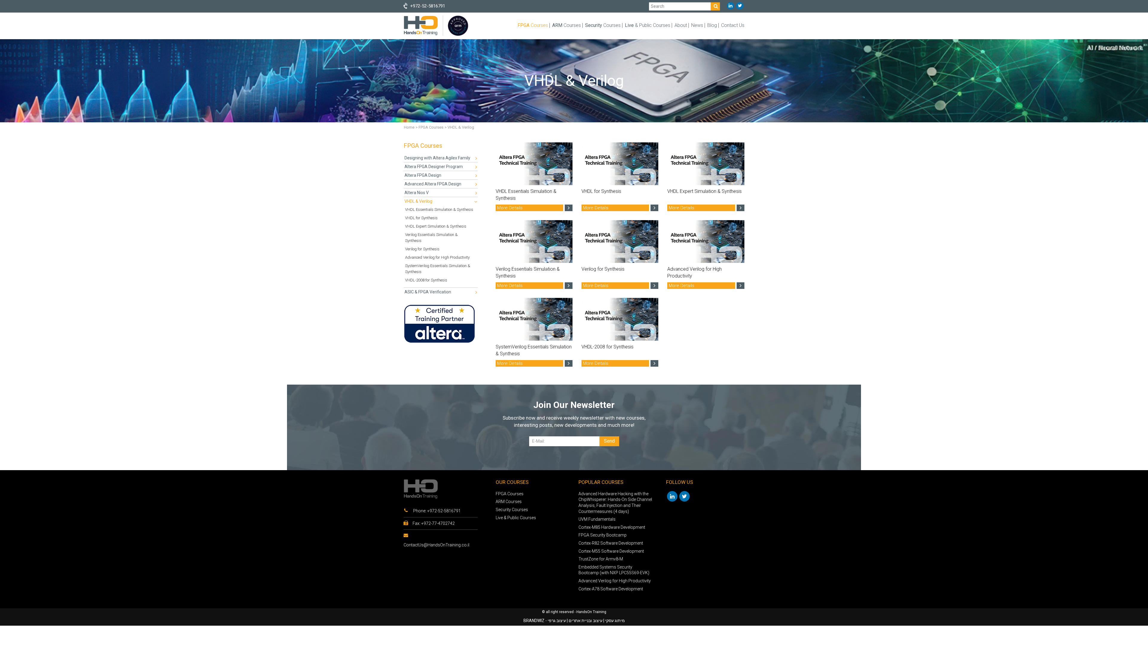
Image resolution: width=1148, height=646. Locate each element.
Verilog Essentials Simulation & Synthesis (431, 237)
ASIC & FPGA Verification (427, 292)
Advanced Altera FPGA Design (432, 184)
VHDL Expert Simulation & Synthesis (435, 226)
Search (657, 6)
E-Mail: (538, 441)
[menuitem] (441, 158)
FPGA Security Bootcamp (602, 535)
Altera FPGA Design (422, 175)
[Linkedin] (730, 6)
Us (732, 25)
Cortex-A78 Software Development (610, 588)
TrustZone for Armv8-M (600, 559)
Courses (532, 25)
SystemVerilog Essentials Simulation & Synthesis (437, 268)
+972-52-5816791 (444, 510)
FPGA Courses (431, 127)
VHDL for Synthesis (421, 218)
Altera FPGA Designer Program (433, 166)
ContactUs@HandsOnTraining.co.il (436, 545)
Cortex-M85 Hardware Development (611, 527)
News (697, 25)
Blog (712, 25)
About (680, 25)
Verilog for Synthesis (422, 249)
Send (609, 441)
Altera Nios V (416, 192)
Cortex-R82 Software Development (610, 543)
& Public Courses (647, 25)
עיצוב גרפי (557, 620)
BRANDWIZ (533, 620)
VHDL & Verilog (418, 201)
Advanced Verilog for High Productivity (437, 257)
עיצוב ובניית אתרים (585, 620)
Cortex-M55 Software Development (611, 551)
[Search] (715, 6)
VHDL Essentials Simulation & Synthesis (439, 209)
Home (409, 127)
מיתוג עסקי (615, 620)
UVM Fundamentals (597, 519)
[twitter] (740, 6)
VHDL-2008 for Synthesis (426, 280)
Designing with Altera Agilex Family (437, 158)
